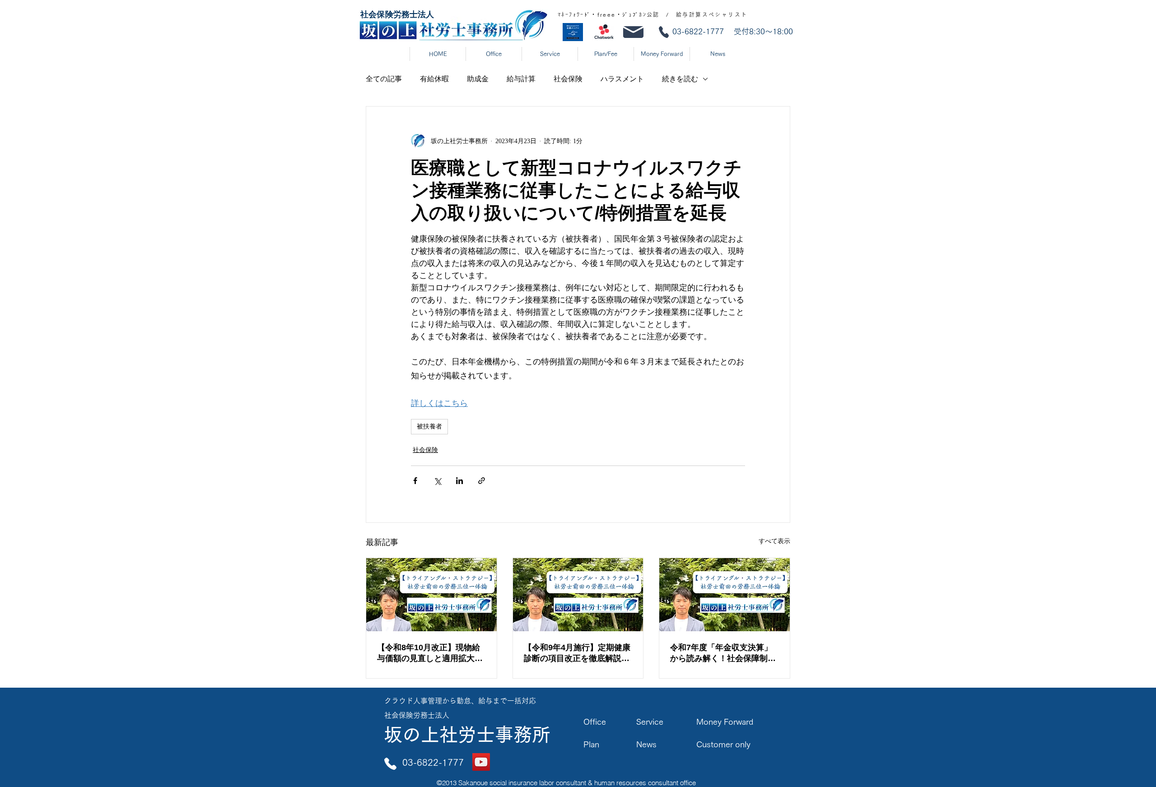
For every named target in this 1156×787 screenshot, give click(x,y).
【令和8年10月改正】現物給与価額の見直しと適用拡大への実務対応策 (430, 653)
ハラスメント (622, 79)
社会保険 (568, 79)
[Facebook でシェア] (415, 480)
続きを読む (680, 79)
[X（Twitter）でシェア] (437, 480)
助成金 (478, 79)
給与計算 (521, 79)
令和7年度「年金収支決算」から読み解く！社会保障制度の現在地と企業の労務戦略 (723, 653)
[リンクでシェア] (481, 480)
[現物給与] (431, 594)
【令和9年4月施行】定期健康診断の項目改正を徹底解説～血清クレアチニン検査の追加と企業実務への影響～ (577, 653)
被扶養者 (429, 426)
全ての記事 (384, 79)
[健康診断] (578, 594)
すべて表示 (774, 541)
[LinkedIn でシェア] (459, 480)
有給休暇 (434, 79)
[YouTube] (481, 762)
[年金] (724, 594)
